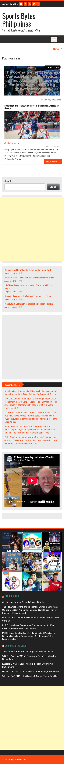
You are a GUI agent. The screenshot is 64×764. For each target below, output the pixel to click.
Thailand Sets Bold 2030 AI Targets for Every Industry (27, 651)
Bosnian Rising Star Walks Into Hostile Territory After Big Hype (28, 269)
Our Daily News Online (16, 645)
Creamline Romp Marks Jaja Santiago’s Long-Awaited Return (27, 296)
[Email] (21, 4)
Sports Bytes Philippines (18, 19)
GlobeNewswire (12, 596)
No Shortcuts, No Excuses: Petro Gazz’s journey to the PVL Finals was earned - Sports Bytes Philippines (30, 414)
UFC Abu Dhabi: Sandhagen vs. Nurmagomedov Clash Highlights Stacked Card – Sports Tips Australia (30, 400)
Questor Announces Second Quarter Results (23, 602)
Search (7, 181)
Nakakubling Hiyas (13, 390)
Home (56, 48)
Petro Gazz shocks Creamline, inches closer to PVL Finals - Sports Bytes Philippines (28, 428)
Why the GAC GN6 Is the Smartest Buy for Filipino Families (30, 675)
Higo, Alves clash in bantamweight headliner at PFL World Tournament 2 (30, 404)
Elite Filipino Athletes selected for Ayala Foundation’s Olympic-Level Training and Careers (30, 392)
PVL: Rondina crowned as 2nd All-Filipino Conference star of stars (30, 442)
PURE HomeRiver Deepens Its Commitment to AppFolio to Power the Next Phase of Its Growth (29, 627)
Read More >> (53, 161)
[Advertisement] (32, 229)
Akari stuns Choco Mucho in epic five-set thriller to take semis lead (29, 431)
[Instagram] (25, 4)
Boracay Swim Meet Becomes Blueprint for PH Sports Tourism (28, 303)
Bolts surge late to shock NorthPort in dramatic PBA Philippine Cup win (31, 107)
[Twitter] (34, 4)
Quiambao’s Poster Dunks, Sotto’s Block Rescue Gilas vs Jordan (29, 277)
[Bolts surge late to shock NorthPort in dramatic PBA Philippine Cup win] (32, 126)
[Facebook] (38, 4)
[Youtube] (29, 4)
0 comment (54, 146)
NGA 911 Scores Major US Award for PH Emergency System (30, 671)
